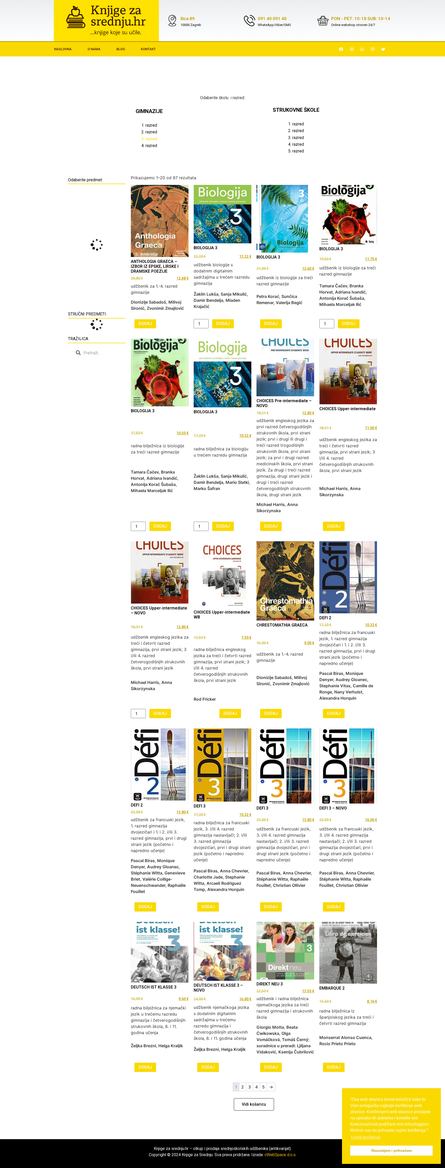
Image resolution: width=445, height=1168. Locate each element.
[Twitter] (383, 49)
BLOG (120, 49)
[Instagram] (352, 49)
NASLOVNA (63, 49)
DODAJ (145, 323)
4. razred (149, 145)
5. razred (296, 151)
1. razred (149, 125)
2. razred (149, 132)
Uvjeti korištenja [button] (365, 1137)
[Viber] (373, 49)
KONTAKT (148, 49)
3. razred (296, 137)
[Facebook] (341, 49)
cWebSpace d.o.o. (280, 1154)
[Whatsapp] (362, 49)
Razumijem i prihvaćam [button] (391, 1150)
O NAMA (94, 49)
